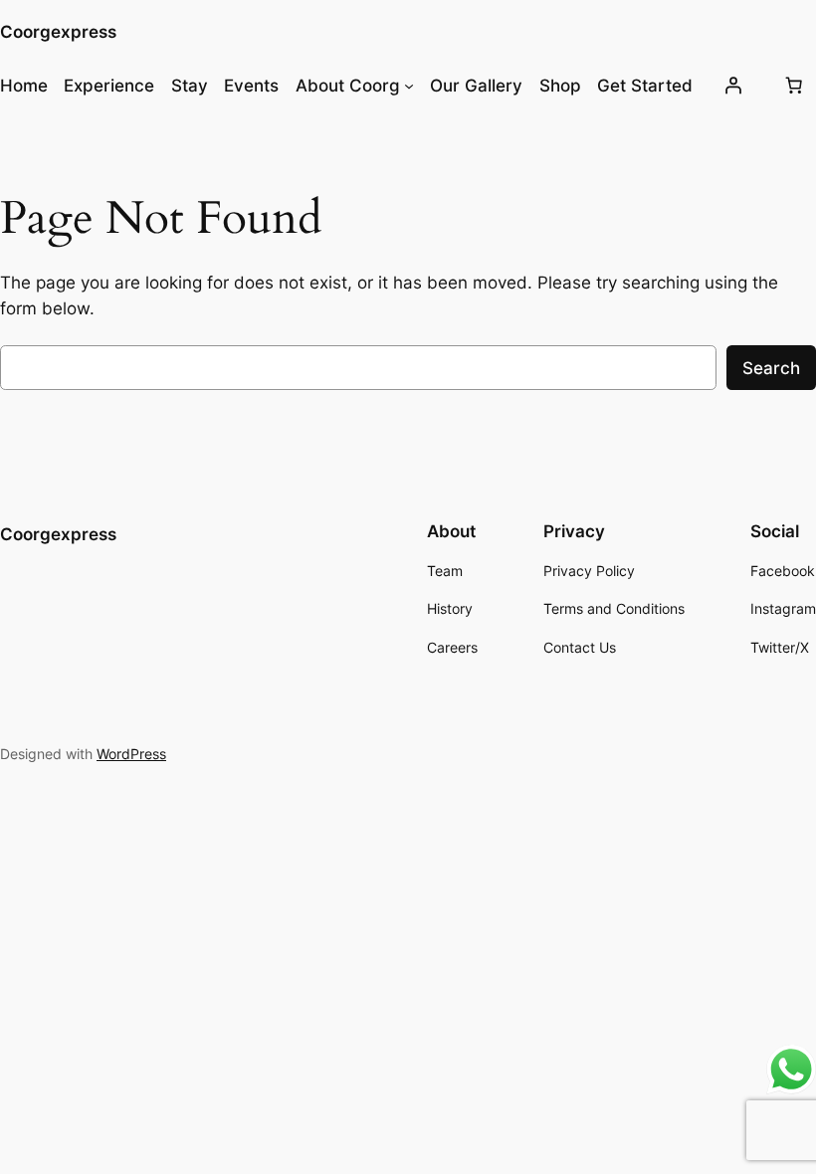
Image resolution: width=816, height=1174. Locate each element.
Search (771, 368)
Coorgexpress (58, 32)
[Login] (732, 85)
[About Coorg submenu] (409, 86)
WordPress (131, 753)
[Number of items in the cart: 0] (793, 85)
